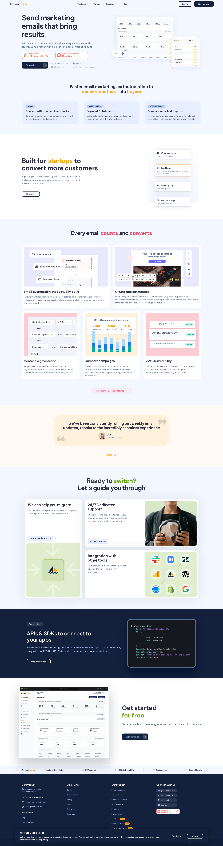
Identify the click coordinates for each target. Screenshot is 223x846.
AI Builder (118, 819)
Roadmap (71, 814)
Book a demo (72, 795)
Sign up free (203, 4)
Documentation (38, 661)
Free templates (28, 822)
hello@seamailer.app (34, 806)
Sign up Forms (118, 804)
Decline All (177, 836)
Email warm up (120, 823)
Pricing (97, 4)
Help (23, 818)
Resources (111, 4)
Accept (195, 836)
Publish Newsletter (122, 828)
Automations (117, 795)
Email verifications (119, 799)
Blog (126, 4)
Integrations (117, 814)
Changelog (71, 809)
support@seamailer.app (36, 802)
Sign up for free (33, 65)
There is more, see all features (109, 390)
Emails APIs (116, 809)
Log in (185, 4)
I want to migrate (38, 538)
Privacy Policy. (42, 839)
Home (69, 790)
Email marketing (118, 790)
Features (82, 4)
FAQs (69, 804)
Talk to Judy (96, 541)
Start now (30, 194)
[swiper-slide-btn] (109, 455)
